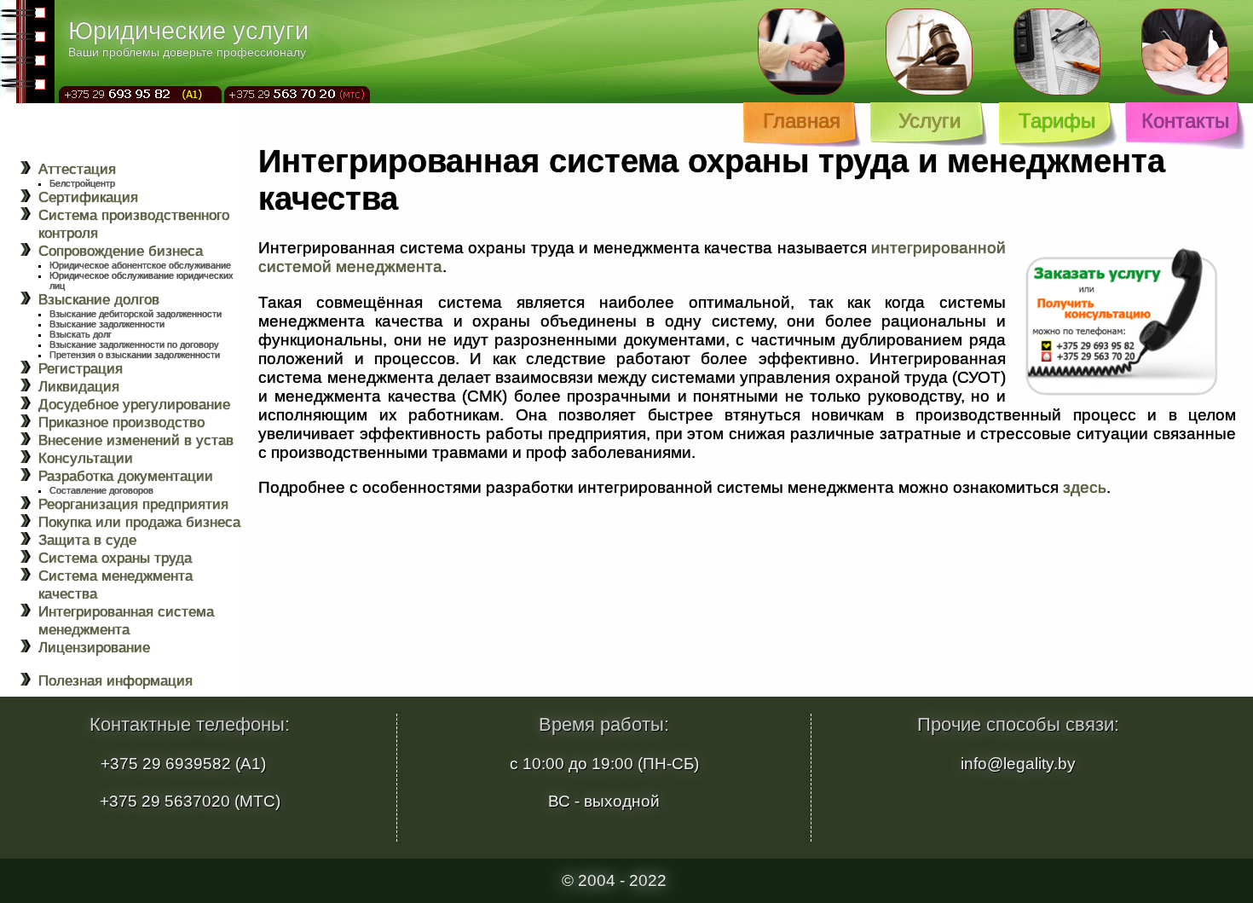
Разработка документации (125, 475)
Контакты (1185, 120)
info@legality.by (1018, 764)
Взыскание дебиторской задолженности (135, 314)
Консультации (85, 457)
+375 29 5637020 (165, 801)
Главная (801, 120)
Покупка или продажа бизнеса (139, 521)
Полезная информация (115, 680)
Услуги (929, 120)
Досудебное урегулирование (134, 404)
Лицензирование (94, 647)
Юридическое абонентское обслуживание (140, 265)
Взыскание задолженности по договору (134, 344)
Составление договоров (101, 490)
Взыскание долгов (98, 299)
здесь (1084, 487)
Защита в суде (87, 539)
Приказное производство (121, 422)
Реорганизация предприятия (133, 503)
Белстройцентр (82, 183)
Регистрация (80, 368)
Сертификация (88, 196)
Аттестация (77, 168)
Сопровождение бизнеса (120, 250)
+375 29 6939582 (166, 764)
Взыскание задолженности (107, 324)
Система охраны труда (115, 557)
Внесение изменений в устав (136, 440)
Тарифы (1057, 120)
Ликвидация (78, 386)
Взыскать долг (80, 334)
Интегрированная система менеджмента (126, 620)
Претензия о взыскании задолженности (134, 355)
